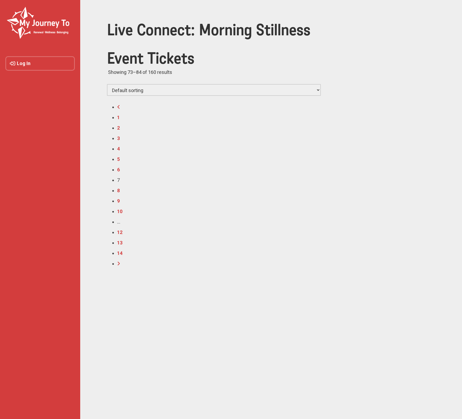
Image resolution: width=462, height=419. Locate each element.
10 (119, 211)
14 (119, 253)
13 (119, 243)
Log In (23, 63)
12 (119, 232)
